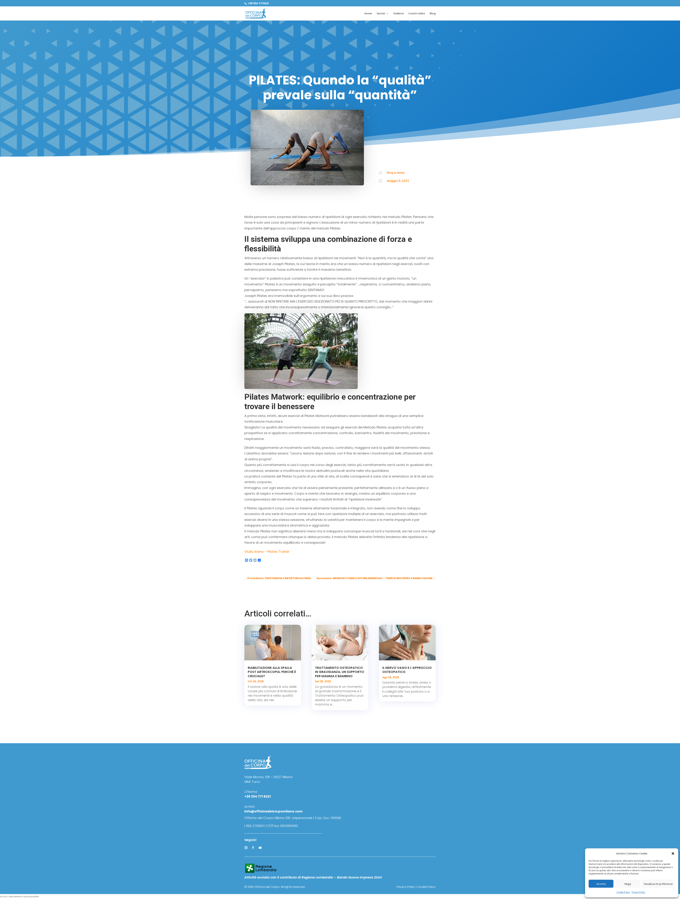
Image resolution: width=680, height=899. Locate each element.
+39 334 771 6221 (258, 3)
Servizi (381, 13)
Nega (627, 884)
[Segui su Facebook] (253, 847)
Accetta (601, 884)
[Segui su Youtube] (260, 847)
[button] (673, 853)
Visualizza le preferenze (658, 884)
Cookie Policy (623, 892)
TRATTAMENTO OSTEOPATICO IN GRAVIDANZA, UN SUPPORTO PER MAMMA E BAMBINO (339, 671)
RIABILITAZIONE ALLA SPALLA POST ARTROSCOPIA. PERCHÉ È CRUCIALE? (272, 671)
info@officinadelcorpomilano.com (273, 811)
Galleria (398, 13)
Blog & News (396, 173)
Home (368, 13)
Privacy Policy (638, 892)
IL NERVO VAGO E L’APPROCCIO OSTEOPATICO (407, 669)
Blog (433, 13)
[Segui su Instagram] (246, 847)
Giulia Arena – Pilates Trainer (267, 551)
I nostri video (416, 13)
